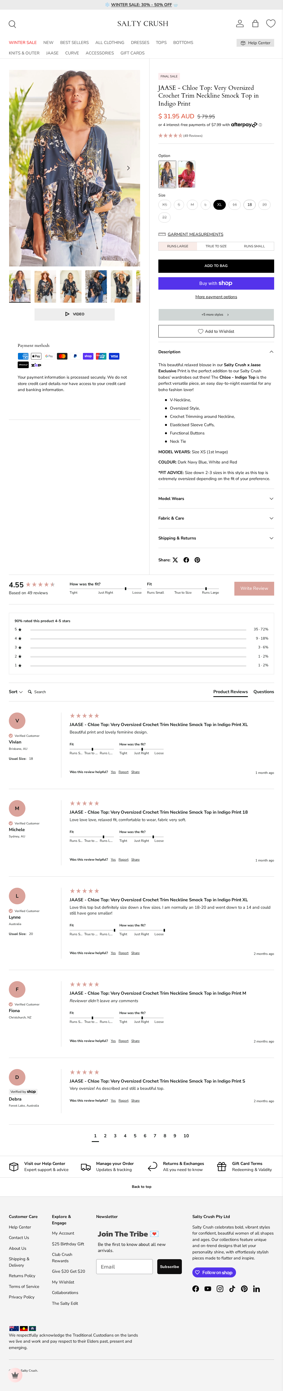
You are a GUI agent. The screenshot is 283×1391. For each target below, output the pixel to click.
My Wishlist (63, 1282)
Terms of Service (24, 1286)
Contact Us (19, 1237)
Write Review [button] (254, 588)
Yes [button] (113, 772)
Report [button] (124, 772)
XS (164, 204)
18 (249, 204)
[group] (38, 585)
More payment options (216, 297)
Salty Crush (29, 1371)
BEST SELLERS (74, 42)
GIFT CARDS (132, 53)
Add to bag (216, 265)
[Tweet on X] (175, 559)
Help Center (20, 1227)
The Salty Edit (65, 1303)
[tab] (230, 693)
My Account (63, 1233)
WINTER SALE (23, 42)
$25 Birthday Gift (68, 1244)
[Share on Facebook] (186, 559)
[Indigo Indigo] (167, 174)
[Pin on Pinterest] (197, 559)
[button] (255, 23)
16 (234, 204)
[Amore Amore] (187, 174)
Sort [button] (14, 692)
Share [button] (135, 772)
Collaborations (65, 1292)
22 (164, 217)
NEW (48, 42)
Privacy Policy (22, 1297)
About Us (17, 1248)
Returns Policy (22, 1276)
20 (264, 204)
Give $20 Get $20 (68, 1271)
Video (78, 314)
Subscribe (169, 1266)
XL (219, 204)
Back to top (141, 1186)
